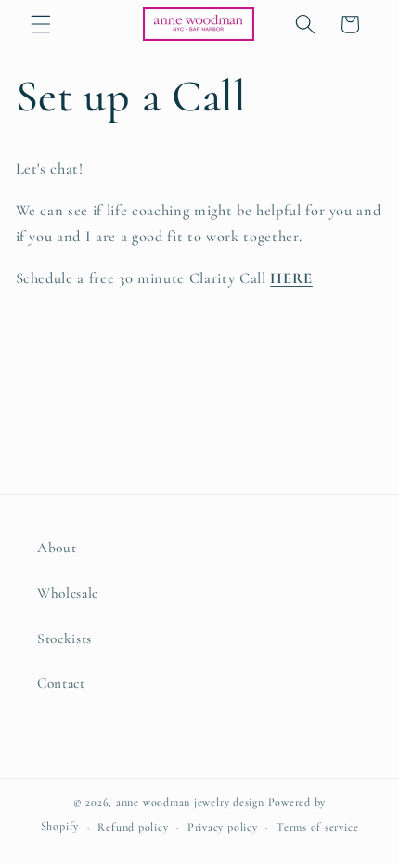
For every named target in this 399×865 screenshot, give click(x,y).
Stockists (64, 638)
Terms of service (317, 826)
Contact (61, 683)
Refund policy (132, 826)
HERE (291, 278)
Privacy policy (222, 826)
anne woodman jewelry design (190, 801)
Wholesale (67, 593)
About (56, 547)
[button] (41, 24)
